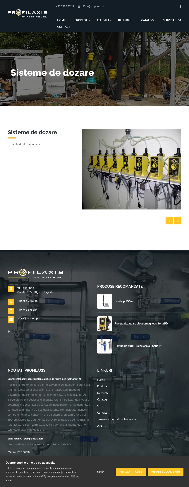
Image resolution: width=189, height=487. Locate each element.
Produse (81, 20)
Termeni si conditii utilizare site (116, 419)
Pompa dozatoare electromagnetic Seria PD (141, 323)
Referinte (125, 20)
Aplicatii (103, 20)
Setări (100, 471)
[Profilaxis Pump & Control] (27, 13)
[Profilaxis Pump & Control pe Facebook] (180, 6)
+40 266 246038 (27, 300)
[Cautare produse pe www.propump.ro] (179, 20)
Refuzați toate (130, 471)
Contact (63, 26)
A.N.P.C (101, 425)
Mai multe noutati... (20, 452)
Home (61, 20)
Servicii (168, 20)
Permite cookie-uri (165, 471)
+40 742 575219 (27, 309)
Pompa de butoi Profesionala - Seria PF (138, 345)
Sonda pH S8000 (125, 301)
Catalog (147, 20)
